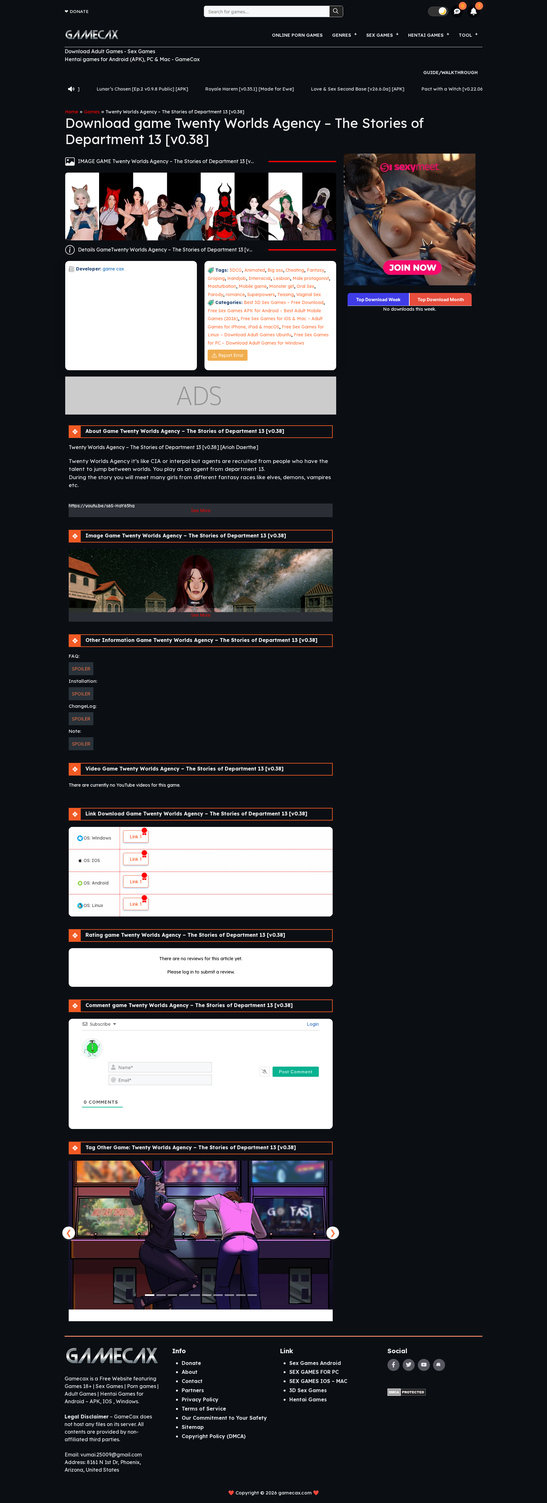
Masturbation (222, 286)
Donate (79, 11)
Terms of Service (204, 1408)
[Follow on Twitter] (409, 1365)
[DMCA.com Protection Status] (406, 1392)
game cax (113, 269)
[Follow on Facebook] (393, 1365)
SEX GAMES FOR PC (314, 1372)
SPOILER (81, 668)
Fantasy (315, 270)
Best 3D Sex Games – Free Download (284, 302)
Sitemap (193, 1427)
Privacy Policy (200, 1399)
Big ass (275, 270)
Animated (254, 270)
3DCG (235, 270)
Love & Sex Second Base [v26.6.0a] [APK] (273, 89)
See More (201, 510)
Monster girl (281, 286)
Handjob (236, 278)
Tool (465, 35)
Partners (193, 1390)
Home (71, 112)
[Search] (336, 11)
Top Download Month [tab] (441, 299)
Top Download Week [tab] (378, 299)
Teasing (285, 294)
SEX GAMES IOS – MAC (318, 1381)
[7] (473, 11)
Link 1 (136, 836)
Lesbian (281, 278)
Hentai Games (308, 1399)
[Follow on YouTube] (424, 1365)
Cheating (295, 270)
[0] (457, 11)
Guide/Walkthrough (450, 72)
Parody (215, 294)
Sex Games (379, 35)
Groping (216, 278)
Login (312, 1024)
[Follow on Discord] (439, 1365)
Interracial (259, 278)
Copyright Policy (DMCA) (214, 1436)
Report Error (230, 355)
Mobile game (253, 286)
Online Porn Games (297, 35)
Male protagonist (310, 278)
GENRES (341, 35)
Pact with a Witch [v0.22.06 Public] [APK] (383, 89)
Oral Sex (305, 286)
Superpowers (261, 294)
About (190, 1372)
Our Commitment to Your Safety (224, 1418)
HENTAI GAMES (425, 35)
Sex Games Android (315, 1363)
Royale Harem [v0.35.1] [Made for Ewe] (165, 89)
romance (235, 294)
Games (92, 112)
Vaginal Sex (308, 294)
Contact (192, 1381)
